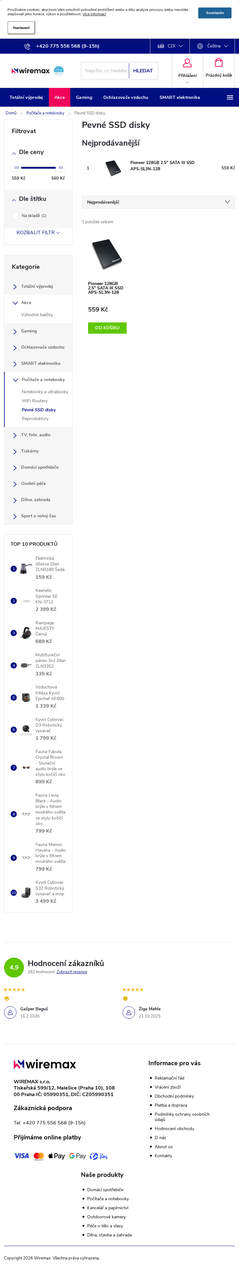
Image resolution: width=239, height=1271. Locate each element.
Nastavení (21, 27)
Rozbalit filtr (35, 232)
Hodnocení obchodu (174, 1129)
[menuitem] (26, 97)
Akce (26, 303)
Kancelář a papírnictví (107, 1208)
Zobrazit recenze (72, 972)
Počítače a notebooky (43, 380)
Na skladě (33, 216)
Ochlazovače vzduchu (42, 347)
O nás (160, 1138)
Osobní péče (33, 483)
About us (164, 1147)
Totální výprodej (37, 286)
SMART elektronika (40, 363)
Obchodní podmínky (174, 1096)
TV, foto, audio (35, 435)
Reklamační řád (169, 1078)
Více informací (94, 14)
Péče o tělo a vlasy (105, 1226)
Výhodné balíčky (37, 315)
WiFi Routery (35, 401)
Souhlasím (215, 12)
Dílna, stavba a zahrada (109, 1235)
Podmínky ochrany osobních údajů (182, 1117)
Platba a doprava (171, 1105)
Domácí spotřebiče (40, 467)
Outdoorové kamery (106, 1217)
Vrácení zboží (167, 1087)
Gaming (29, 331)
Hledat (143, 70)
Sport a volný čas (38, 516)
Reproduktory (35, 419)
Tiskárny (30, 451)
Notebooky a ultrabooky (45, 392)
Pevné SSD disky (39, 410)
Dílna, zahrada (35, 500)
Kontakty (163, 1156)
